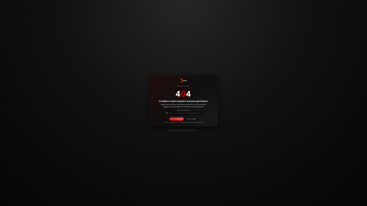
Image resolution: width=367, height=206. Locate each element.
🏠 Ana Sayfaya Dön (176, 119)
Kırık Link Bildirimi (180, 122)
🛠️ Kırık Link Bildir (191, 119)
